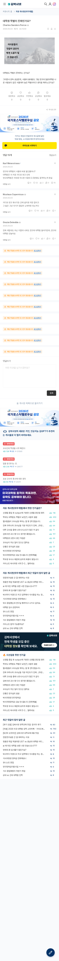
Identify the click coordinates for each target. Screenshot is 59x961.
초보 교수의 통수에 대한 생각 (14, 479)
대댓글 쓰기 (6, 184)
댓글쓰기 (52, 155)
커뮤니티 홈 (8, 11)
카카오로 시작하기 (29, 145)
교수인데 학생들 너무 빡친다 (14, 448)
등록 (51, 393)
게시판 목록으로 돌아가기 (31, 403)
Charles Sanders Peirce (14, 25)
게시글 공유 (52, 110)
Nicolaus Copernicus (13, 194)
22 (37, 183)
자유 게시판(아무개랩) (24, 11)
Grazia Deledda (10, 222)
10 (38, 211)
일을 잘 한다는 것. (10, 463)
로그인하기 (37, 251)
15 (55, 183)
